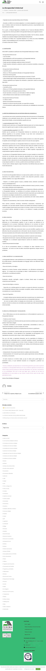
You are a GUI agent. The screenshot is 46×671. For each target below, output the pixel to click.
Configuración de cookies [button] (29, 669)
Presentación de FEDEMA (8, 566)
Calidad (4, 481)
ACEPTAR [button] (38, 669)
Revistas (5, 581)
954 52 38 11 (28, 645)
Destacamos (5, 503)
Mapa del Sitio (27, 634)
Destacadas (5, 501)
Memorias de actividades (8, 538)
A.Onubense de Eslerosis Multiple (10, 455)
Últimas (4, 596)
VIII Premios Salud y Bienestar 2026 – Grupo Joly (13, 410)
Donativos (5, 506)
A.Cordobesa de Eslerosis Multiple (10, 443)
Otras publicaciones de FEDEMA (9, 553)
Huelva (4, 516)
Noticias (4, 543)
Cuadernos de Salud (7, 496)
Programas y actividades (8, 568)
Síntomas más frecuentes (8, 591)
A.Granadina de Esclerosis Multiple (10, 448)
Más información (6, 533)
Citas (4, 483)
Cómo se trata (6, 488)
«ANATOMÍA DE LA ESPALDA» (9, 412)
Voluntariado (5, 609)
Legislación (5, 521)
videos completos (6, 606)
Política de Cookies (28, 632)
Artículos (5, 463)
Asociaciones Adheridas (8, 473)
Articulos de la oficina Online (9, 465)
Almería (4, 460)
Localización (5, 523)
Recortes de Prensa (7, 576)
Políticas (5, 561)
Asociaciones (5, 470)
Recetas (5, 573)
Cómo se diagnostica (7, 486)
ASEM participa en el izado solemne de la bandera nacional (15, 417)
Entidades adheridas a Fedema (9, 508)
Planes (4, 558)
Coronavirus (5, 493)
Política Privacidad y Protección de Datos (33, 626)
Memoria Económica (7, 536)
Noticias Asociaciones (7, 548)
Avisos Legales (27, 624)
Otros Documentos (7, 556)
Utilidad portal (6, 601)
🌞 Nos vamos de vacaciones (9, 407)
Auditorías (5, 476)
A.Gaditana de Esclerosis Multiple (10, 445)
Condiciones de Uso (28, 629)
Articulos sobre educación (22, 10)
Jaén (4, 518)
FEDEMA (6, 10)
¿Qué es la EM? (6, 438)
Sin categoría (5, 589)
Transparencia (6, 594)
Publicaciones (6, 571)
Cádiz (4, 478)
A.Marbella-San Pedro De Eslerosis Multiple (12, 453)
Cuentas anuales (6, 498)
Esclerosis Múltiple (7, 511)
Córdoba (5, 491)
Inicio (3, 12)
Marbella (5, 531)
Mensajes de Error (7, 541)
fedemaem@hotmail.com (31, 647)
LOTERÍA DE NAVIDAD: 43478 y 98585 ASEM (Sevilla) (14, 415)
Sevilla (4, 586)
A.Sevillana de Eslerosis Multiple (9, 458)
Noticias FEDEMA (6, 551)
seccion (4, 584)
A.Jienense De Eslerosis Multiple (9, 450)
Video (4, 604)
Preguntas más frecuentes (8, 563)
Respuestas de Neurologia (8, 579)
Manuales (5, 528)
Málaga (4, 526)
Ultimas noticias (6, 599)
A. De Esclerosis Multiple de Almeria (10, 440)
